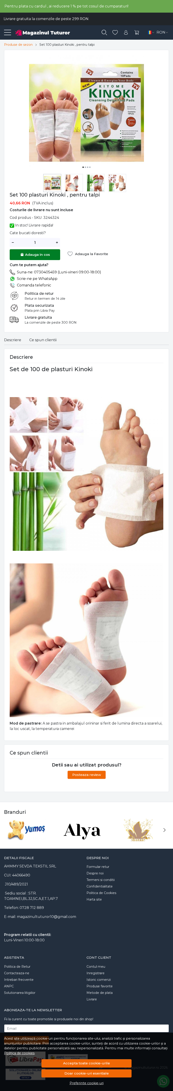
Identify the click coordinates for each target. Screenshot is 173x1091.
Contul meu (95, 967)
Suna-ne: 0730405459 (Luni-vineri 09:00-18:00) (59, 272)
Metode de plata (99, 993)
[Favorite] (115, 32)
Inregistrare (95, 973)
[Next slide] (164, 830)
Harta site (94, 899)
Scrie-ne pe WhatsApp (37, 279)
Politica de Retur (17, 967)
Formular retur (97, 867)
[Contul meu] (125, 32)
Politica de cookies (19, 1053)
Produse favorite (99, 986)
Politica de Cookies (101, 893)
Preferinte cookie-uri (87, 1083)
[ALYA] (82, 838)
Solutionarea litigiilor (19, 993)
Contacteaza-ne (16, 973)
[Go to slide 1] (83, 167)
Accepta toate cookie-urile (86, 1063)
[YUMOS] (26, 838)
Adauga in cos (37, 254)
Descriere (12, 340)
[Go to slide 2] (85, 167)
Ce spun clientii (43, 340)
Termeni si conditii (100, 880)
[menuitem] (52, 183)
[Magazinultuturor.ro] (48, 32)
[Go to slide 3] (87, 167)
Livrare (91, 999)
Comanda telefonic (34, 285)
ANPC (9, 986)
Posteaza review (86, 775)
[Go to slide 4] (90, 167)
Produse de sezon (18, 45)
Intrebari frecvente (19, 980)
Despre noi (95, 873)
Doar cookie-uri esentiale (86, 1073)
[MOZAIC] (138, 838)
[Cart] (136, 32)
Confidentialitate (99, 886)
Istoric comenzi (98, 980)
